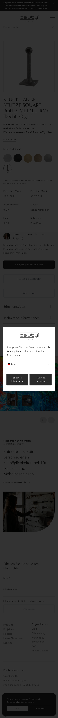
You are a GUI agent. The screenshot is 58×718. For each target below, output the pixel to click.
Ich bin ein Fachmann (40, 380)
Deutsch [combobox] (14, 364)
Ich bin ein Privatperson (17, 380)
